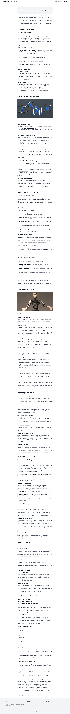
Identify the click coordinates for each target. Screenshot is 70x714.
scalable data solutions (43, 383)
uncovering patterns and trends (35, 202)
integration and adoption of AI (26, 474)
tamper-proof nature (23, 171)
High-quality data (20, 398)
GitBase (47, 703)
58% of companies (45, 551)
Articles (20, 1)
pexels (25, 313)
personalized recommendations (33, 612)
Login (65, 1)
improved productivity (23, 335)
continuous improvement (32, 237)
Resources (15, 1)
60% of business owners (47, 18)
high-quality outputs (46, 249)
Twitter (47, 706)
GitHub (47, 705)
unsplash (25, 120)
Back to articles (21, 695)
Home (12, 1)
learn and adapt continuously (38, 199)
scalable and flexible (36, 39)
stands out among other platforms (28, 563)
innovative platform (27, 36)
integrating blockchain (29, 128)
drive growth (21, 386)
